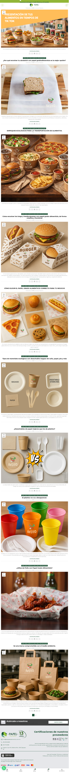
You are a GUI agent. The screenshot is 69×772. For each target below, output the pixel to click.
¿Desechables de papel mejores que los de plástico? (34, 429)
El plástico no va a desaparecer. (34, 498)
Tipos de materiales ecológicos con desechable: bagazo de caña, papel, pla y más (34, 359)
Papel (25, 58)
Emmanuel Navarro (38, 8)
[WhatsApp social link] (39, 54)
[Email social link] (34, 54)
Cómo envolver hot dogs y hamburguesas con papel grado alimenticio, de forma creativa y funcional (34, 217)
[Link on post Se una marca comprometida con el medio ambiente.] (34, 675)
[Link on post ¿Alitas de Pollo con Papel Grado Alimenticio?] (34, 601)
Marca (34, 356)
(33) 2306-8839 (6, 742)
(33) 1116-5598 (6, 745)
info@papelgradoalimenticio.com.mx (11, 739)
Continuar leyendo (34, 51)
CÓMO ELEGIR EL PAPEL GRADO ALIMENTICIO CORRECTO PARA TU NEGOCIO (34, 288)
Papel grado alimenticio (31, 58)
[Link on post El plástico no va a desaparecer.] (34, 526)
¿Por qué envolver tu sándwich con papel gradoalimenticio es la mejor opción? (34, 60)
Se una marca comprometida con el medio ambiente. (34, 646)
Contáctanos (58, 722)
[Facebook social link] (30, 54)
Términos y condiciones (62, 754)
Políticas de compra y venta (49, 756)
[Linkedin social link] (37, 54)
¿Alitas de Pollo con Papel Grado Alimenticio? (34, 568)
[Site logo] (34, 5)
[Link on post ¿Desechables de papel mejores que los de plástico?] (34, 458)
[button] (4, 768)
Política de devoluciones (62, 756)
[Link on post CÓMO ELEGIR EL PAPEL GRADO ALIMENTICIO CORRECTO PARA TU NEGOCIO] (34, 317)
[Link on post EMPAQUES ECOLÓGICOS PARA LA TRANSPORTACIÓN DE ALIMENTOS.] (34, 168)
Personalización (41, 58)
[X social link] (32, 54)
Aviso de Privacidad (51, 754)
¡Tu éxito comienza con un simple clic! (22, 722)
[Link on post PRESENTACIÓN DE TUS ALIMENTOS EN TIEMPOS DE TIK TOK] (34, 29)
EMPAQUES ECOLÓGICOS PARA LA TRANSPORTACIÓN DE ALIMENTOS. (34, 131)
